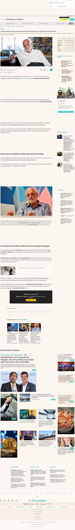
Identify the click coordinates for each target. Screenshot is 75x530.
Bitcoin (24, 493)
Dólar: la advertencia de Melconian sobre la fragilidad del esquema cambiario (67, 71)
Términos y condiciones (37, 513)
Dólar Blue (9, 493)
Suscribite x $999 (64, 19)
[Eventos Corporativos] (32, 504)
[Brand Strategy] (37, 504)
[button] (72, 449)
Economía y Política (10, 26)
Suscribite (30, 506)
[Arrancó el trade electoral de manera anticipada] (28, 414)
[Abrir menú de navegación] (1, 19)
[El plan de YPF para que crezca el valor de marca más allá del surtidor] (9, 407)
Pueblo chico (62, 101)
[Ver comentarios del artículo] (14, 72)
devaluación (47, 311)
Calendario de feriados (50, 493)
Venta (69, 38)
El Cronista (2, 26)
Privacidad (37, 515)
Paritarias (64, 493)
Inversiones (71, 493)
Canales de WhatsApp (20, 506)
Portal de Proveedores (51, 506)
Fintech (29, 493)
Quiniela (41, 493)
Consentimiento (37, 517)
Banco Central (40, 311)
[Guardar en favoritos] (51, 70)
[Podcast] (43, 504)
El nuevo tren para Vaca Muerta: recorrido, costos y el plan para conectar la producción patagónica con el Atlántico (67, 64)
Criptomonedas (17, 493)
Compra (72, 38)
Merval (35, 493)
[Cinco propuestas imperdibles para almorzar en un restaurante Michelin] (66, 420)
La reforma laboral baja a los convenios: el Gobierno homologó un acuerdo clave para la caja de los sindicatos (67, 79)
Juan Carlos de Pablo (20, 26)
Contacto (9, 506)
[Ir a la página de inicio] (4, 19)
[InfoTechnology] (49, 504)
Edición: (70, 15)
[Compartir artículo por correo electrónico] (11, 72)
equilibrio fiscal (32, 311)
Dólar (3, 493)
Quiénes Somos (39, 506)
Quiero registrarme (31, 300)
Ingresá (72, 19)
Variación (64, 38)
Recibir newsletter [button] (66, 111)
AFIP (58, 493)
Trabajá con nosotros (63, 506)
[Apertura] (26, 504)
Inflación (19, 311)
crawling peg (25, 311)
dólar (9, 314)
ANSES (37, 496)
